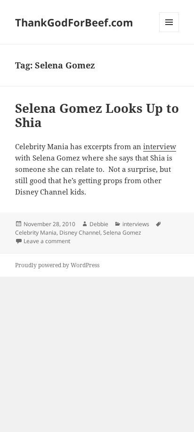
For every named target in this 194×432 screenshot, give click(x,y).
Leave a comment (47, 241)
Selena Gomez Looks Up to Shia (97, 115)
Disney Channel (79, 233)
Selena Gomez (122, 233)
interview (159, 146)
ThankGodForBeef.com (74, 22)
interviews (135, 224)
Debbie (98, 224)
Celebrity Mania (36, 233)
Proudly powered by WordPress (57, 265)
